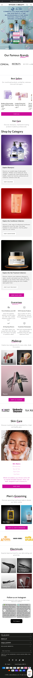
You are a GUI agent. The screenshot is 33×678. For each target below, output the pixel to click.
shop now (16, 486)
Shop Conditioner (9, 233)
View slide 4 (21, 48)
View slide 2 (12, 48)
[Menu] (2, 4)
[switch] (29, 675)
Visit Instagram (16, 621)
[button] (27, 4)
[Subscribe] (31, 651)
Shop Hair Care (16, 295)
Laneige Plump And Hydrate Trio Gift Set (20, 104)
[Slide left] (2, 1)
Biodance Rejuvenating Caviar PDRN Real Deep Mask (7, 105)
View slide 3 (16, 48)
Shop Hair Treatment (10, 287)
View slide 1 (7, 48)
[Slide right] (30, 1)
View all (16, 114)
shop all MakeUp (16, 400)
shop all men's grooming (16, 528)
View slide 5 (26, 48)
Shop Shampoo (8, 181)
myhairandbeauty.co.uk (14, 674)
